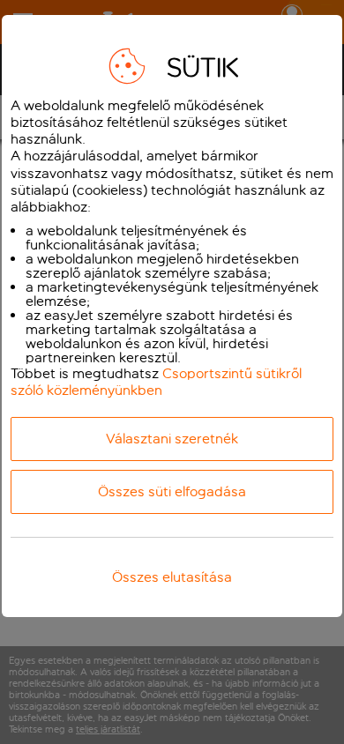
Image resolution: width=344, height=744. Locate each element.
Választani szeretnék (172, 438)
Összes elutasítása (172, 577)
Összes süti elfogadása (172, 491)
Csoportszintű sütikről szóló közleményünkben (156, 381)
